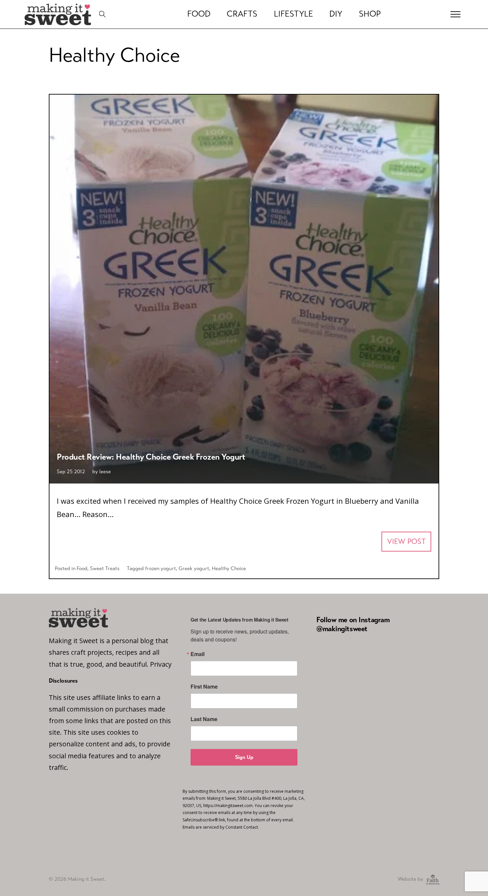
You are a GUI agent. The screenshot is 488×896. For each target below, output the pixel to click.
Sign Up (244, 757)
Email (197, 654)
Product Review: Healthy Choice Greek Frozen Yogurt (151, 457)
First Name (204, 686)
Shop (370, 14)
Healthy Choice (229, 568)
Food (198, 14)
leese (105, 471)
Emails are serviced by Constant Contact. (221, 827)
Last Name (204, 719)
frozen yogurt (160, 568)
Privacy (161, 664)
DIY (335, 14)
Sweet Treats (105, 568)
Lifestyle (293, 14)
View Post (406, 541)
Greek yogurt (194, 568)
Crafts (242, 14)
